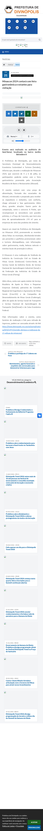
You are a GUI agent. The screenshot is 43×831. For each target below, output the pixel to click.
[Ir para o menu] (7, 32)
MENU (7, 51)
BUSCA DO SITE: (7, 36)
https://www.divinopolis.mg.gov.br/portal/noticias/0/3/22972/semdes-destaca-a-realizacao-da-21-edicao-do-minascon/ (21, 330)
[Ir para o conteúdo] (31, 27)
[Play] (19, 130)
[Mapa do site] (17, 28)
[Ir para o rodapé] (17, 32)
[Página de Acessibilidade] (25, 28)
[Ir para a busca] (12, 32)
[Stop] (24, 130)
